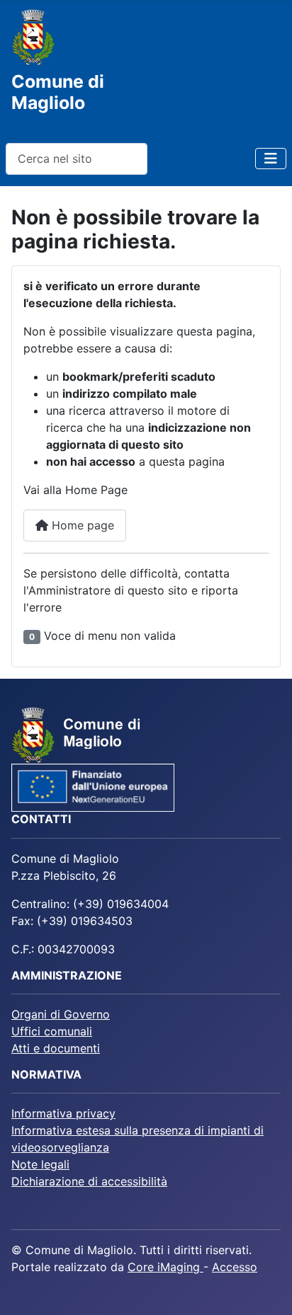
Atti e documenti (55, 1048)
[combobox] (76, 159)
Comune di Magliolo (57, 92)
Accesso (234, 1267)
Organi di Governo (60, 1014)
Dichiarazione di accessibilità (89, 1181)
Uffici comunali (51, 1031)
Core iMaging (165, 1267)
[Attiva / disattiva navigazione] (270, 158)
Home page (81, 525)
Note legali (40, 1164)
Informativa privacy (63, 1113)
